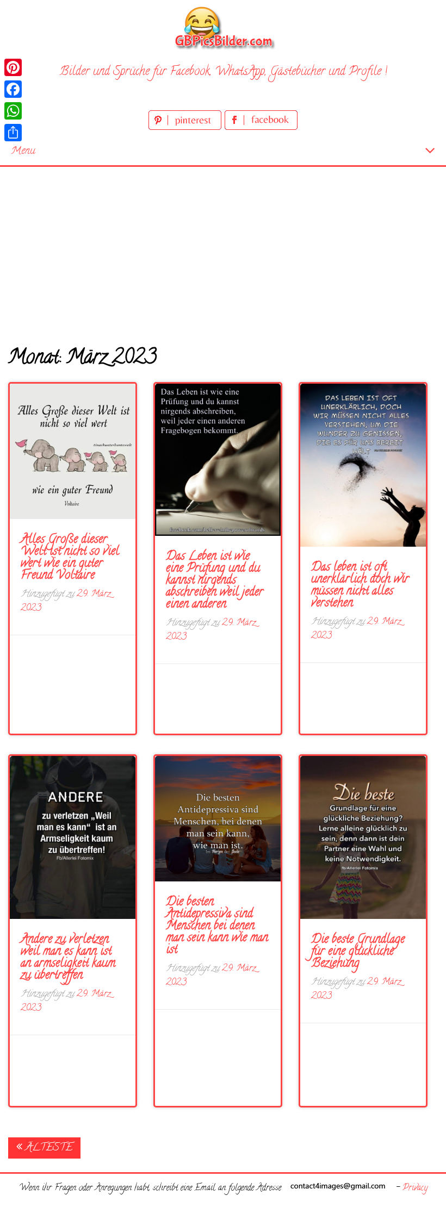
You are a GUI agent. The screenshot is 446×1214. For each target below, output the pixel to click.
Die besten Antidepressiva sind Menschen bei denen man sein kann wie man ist (217, 926)
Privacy (415, 1188)
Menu (23, 151)
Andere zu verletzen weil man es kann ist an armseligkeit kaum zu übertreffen (68, 958)
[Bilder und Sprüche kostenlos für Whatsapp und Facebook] (223, 27)
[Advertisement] (223, 248)
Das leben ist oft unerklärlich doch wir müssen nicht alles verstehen (360, 586)
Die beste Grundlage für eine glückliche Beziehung (358, 952)
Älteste (47, 1148)
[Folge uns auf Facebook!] (261, 128)
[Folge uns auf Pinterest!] (186, 128)
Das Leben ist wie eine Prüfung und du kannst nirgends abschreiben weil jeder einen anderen (214, 581)
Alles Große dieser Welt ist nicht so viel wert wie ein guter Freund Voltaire (70, 558)
